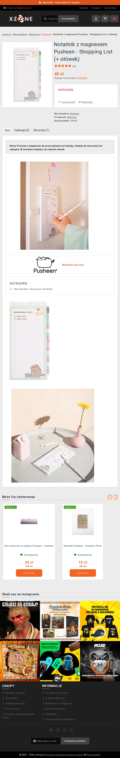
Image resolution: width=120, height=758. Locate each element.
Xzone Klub (110, 8)
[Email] (51, 730)
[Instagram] (65, 730)
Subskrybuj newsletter (74, 741)
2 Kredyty (82, 78)
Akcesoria (35, 289)
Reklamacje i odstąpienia (59, 703)
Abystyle (72, 117)
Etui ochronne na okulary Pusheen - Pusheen (29, 546)
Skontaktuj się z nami (57, 693)
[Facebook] (58, 730)
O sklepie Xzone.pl (55, 698)
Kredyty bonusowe (15, 703)
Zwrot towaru (13, 709)
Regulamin (51, 714)
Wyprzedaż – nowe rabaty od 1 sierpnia (61, 2)
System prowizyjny (56, 709)
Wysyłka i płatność (15, 693)
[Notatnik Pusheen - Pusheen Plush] (83, 521)
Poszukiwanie (68, 18)
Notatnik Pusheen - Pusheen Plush (83, 546)
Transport (96, 8)
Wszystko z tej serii (73, 265)
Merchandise (21, 289)
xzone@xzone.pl (19, 8)
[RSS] (72, 730)
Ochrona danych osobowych (60, 719)
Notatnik (74, 114)
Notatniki (48, 289)
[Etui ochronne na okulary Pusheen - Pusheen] (29, 521)
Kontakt (84, 8)
